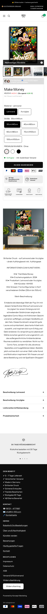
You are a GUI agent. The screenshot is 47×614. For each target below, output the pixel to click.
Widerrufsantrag (13, 586)
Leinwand (11, 111)
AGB (5, 571)
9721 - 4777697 (13, 508)
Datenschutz (8, 566)
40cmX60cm (29, 124)
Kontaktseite (11, 515)
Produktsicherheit (11, 416)
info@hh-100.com (13, 512)
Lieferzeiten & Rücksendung (15, 408)
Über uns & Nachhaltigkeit (14, 530)
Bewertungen (9, 541)
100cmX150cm (13, 139)
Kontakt (6, 551)
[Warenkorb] (42, 16)
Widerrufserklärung (11, 580)
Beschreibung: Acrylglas (13, 400)
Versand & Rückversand (13, 575)
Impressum (8, 561)
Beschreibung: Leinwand (14, 392)
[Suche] (9, 16)
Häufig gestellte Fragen (13, 546)
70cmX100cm (30, 132)
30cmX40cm (12, 124)
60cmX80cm (12, 132)
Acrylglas (25, 111)
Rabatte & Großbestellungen (15, 525)
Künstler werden (10, 535)
